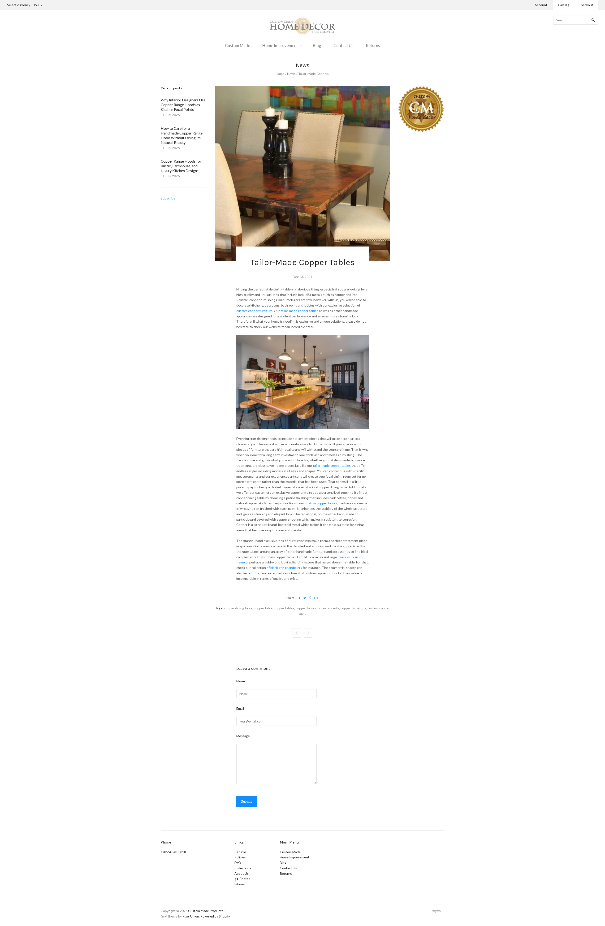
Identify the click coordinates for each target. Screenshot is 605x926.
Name (240, 681)
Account (541, 5)
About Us (241, 873)
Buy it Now (421, 108)
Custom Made (237, 45)
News (291, 74)
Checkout (586, 5)
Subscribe (168, 198)
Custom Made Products (205, 911)
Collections (242, 868)
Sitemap (240, 884)
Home (280, 74)
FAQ (237, 863)
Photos (244, 879)
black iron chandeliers (286, 568)
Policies (240, 857)
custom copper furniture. (254, 311)
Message (243, 736)
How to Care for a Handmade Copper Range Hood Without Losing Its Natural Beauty (182, 135)
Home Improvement (280, 45)
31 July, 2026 (170, 115)
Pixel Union (190, 916)
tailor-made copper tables (299, 311)
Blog (317, 45)
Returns (373, 45)
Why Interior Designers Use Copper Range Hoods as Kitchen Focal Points (183, 105)
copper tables (284, 608)
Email (240, 708)
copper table (263, 608)
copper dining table (238, 608)
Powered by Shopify (215, 916)
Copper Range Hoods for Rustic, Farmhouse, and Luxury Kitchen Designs (181, 166)
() (563, 5)
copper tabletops (353, 608)
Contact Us (343, 45)
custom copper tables (321, 503)
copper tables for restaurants (317, 608)
